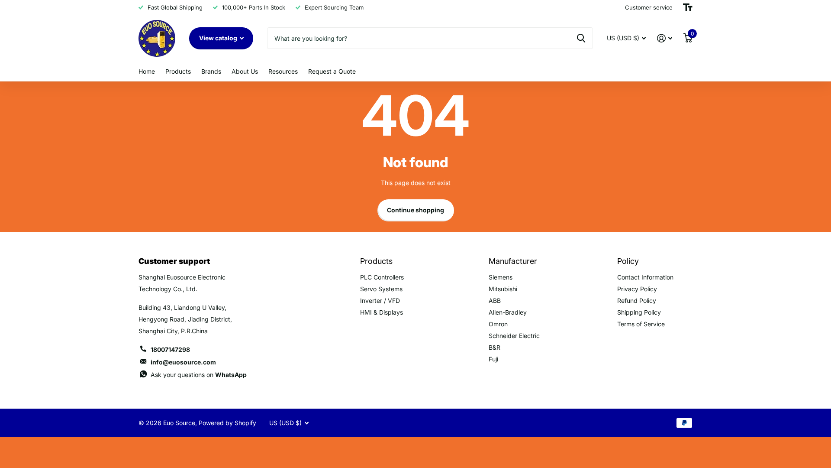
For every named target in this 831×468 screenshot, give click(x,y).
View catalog (218, 38)
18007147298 (170, 349)
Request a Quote (332, 71)
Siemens (500, 277)
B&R (494, 347)
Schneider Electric (514, 335)
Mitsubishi (503, 288)
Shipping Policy (639, 312)
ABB (495, 300)
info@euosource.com (183, 362)
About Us (245, 71)
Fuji (493, 359)
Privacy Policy (637, 288)
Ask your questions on (199, 374)
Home (146, 71)
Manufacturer (513, 261)
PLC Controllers (382, 277)
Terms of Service (641, 324)
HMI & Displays (381, 312)
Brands (211, 71)
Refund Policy (636, 300)
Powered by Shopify (227, 422)
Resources (283, 71)
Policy (628, 261)
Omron (498, 324)
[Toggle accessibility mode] (687, 7)
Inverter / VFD (380, 300)
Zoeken (581, 38)
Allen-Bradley (508, 312)
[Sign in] (665, 38)
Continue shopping (415, 210)
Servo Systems (381, 288)
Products (178, 71)
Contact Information (645, 277)
